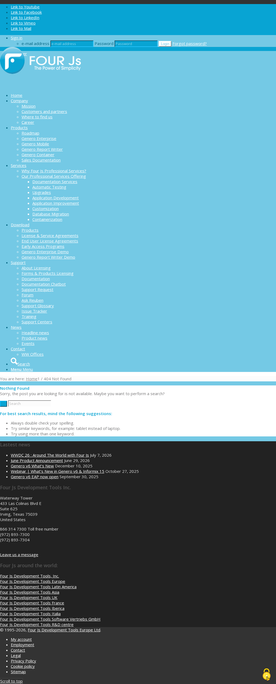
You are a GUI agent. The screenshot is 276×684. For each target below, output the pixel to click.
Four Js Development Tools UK (28, 597)
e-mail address (35, 43)
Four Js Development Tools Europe (32, 581)
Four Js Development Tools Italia (30, 613)
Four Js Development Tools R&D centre (37, 624)
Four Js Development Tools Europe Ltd (64, 629)
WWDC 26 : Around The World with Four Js (50, 455)
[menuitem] (143, 95)
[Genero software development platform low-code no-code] (40, 85)
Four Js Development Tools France (32, 603)
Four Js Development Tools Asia (29, 592)
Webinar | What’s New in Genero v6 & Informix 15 (57, 471)
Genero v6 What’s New (32, 465)
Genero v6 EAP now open (34, 476)
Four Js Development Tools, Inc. (29, 576)
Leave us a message (19, 554)
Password (104, 43)
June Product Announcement (37, 460)
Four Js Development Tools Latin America (38, 586)
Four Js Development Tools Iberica (32, 608)
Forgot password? (189, 43)
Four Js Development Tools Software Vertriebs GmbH (50, 619)
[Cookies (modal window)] (266, 675)
